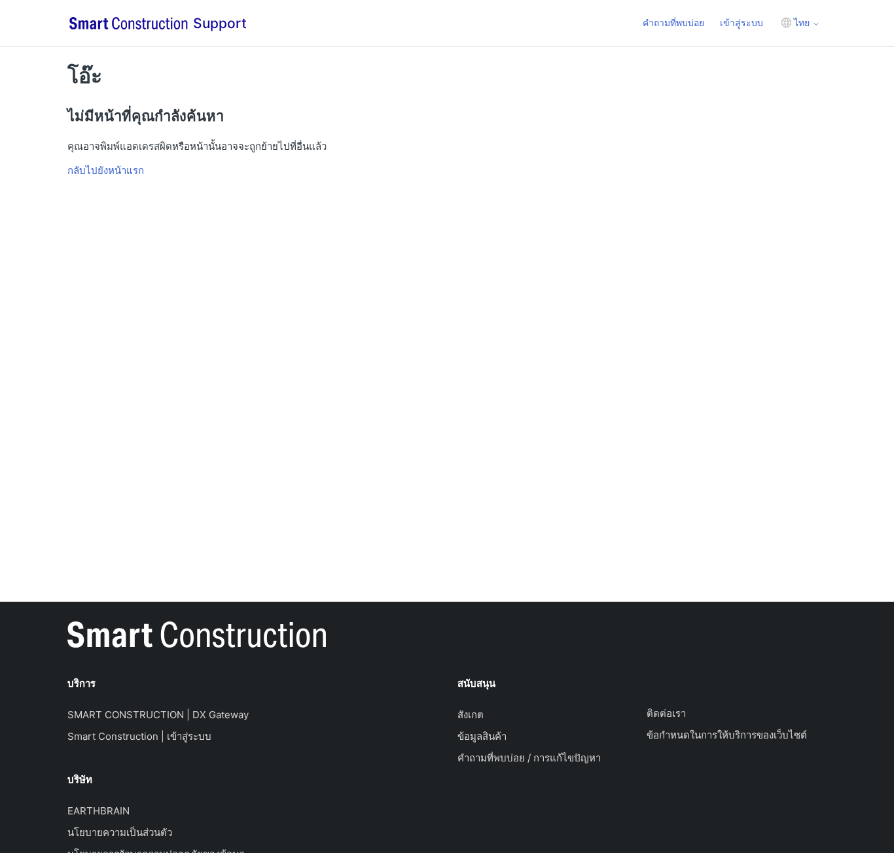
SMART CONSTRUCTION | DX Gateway (158, 714)
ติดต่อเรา (666, 713)
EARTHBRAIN (98, 811)
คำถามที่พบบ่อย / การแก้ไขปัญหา (529, 758)
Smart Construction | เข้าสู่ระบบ (139, 736)
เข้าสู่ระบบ (741, 22)
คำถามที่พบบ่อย (673, 22)
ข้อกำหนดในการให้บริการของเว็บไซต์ (727, 735)
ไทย (801, 22)
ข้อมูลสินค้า (482, 736)
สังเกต (470, 714)
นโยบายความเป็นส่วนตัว (119, 832)
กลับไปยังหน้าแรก (105, 170)
